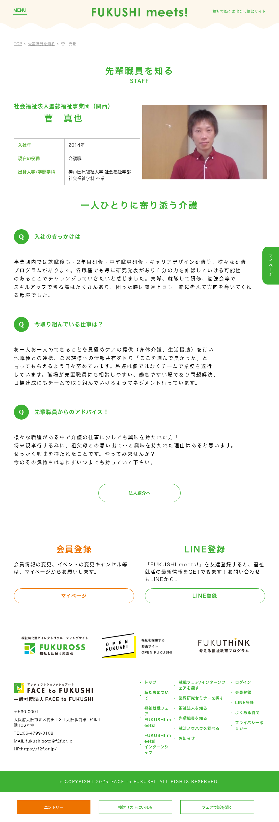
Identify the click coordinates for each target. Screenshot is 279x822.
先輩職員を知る (41, 44)
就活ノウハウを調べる (199, 728)
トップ (150, 682)
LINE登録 (204, 595)
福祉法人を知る (193, 708)
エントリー (53, 807)
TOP (18, 44)
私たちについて (156, 695)
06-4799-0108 (38, 733)
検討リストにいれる (135, 807)
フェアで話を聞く (217, 807)
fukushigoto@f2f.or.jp (49, 741)
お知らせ (187, 738)
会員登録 (243, 692)
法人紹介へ (139, 493)
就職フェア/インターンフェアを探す (202, 685)
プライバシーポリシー (249, 725)
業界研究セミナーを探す (201, 698)
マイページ (74, 595)
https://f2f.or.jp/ (39, 749)
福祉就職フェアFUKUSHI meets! (157, 716)
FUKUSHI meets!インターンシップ (157, 744)
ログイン (243, 682)
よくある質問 (247, 712)
